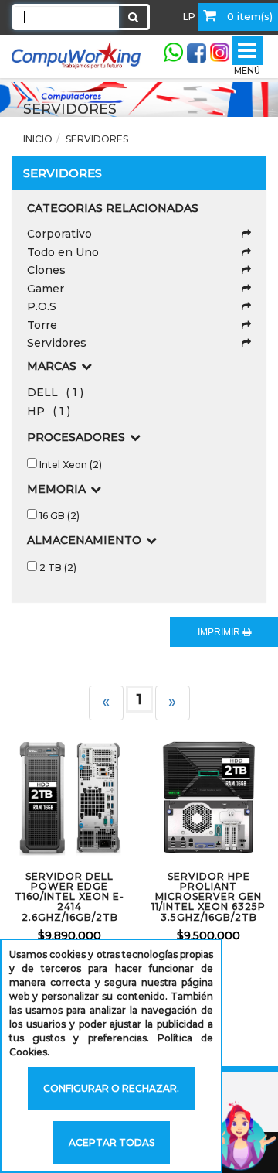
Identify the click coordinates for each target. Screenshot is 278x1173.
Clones (46, 270)
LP (189, 16)
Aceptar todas (111, 1142)
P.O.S (41, 306)
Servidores (56, 343)
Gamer (45, 289)
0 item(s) (248, 16)
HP (48, 411)
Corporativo (59, 234)
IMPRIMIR (220, 632)
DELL (55, 392)
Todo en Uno (63, 252)
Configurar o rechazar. (111, 1088)
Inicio (38, 139)
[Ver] (86, 797)
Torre (42, 325)
